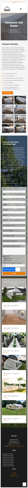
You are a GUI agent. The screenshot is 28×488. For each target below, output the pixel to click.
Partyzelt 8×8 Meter (10, 396)
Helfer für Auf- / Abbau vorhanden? (12, 263)
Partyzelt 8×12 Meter (11, 418)
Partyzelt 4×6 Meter (8, 455)
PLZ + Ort (5, 209)
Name (4, 189)
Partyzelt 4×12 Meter (11, 328)
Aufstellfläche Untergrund (10, 241)
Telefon (5, 199)
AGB (14, 472)
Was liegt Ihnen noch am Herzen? (12, 246)
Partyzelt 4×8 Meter (8, 457)
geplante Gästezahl (8, 230)
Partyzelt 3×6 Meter (10, 305)
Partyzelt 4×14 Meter (11, 351)
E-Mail (4, 194)
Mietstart (5, 215)
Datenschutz (14, 475)
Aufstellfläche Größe (8, 235)
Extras (4, 256)
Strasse (5, 204)
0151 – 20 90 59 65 (8, 1)
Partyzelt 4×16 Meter (11, 373)
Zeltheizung (7, 260)
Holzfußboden (8, 258)
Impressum (14, 474)
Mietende (5, 220)
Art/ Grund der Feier (8, 225)
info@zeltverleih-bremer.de (18, 2)
